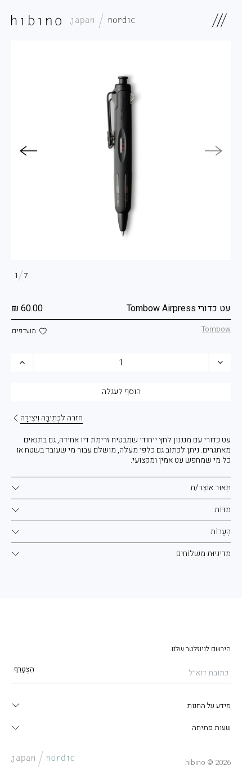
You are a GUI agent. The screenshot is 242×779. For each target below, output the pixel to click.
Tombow (216, 329)
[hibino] (73, 20)
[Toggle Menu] (219, 20)
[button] (28, 151)
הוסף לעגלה (121, 391)
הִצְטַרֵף (24, 669)
